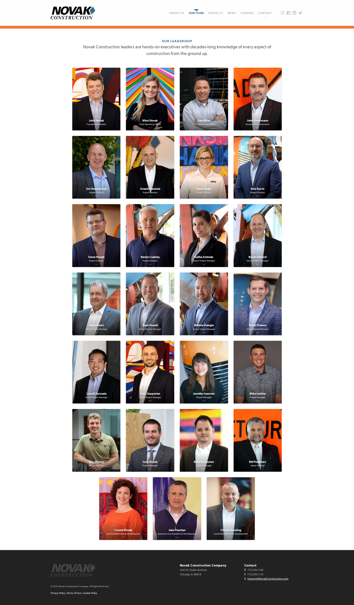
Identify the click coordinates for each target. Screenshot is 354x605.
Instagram (283, 13)
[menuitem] (176, 13)
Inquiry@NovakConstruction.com (267, 578)
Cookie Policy (90, 593)
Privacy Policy (58, 593)
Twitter (300, 13)
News (232, 13)
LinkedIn (294, 13)
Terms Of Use (74, 593)
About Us (176, 13)
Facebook (288, 13)
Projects (215, 13)
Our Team (196, 13)
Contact (265, 13)
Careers (247, 13)
